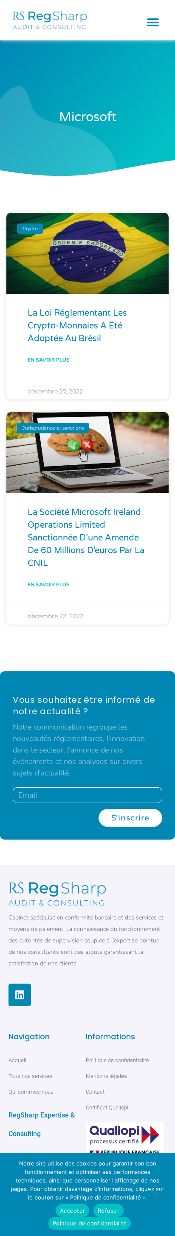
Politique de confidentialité (90, 1223)
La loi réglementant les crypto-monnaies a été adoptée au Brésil (77, 326)
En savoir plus (49, 359)
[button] (152, 22)
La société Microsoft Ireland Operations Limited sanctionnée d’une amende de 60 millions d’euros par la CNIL (86, 538)
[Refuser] (156, 1196)
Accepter (72, 1210)
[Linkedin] (19, 995)
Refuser (108, 1210)
